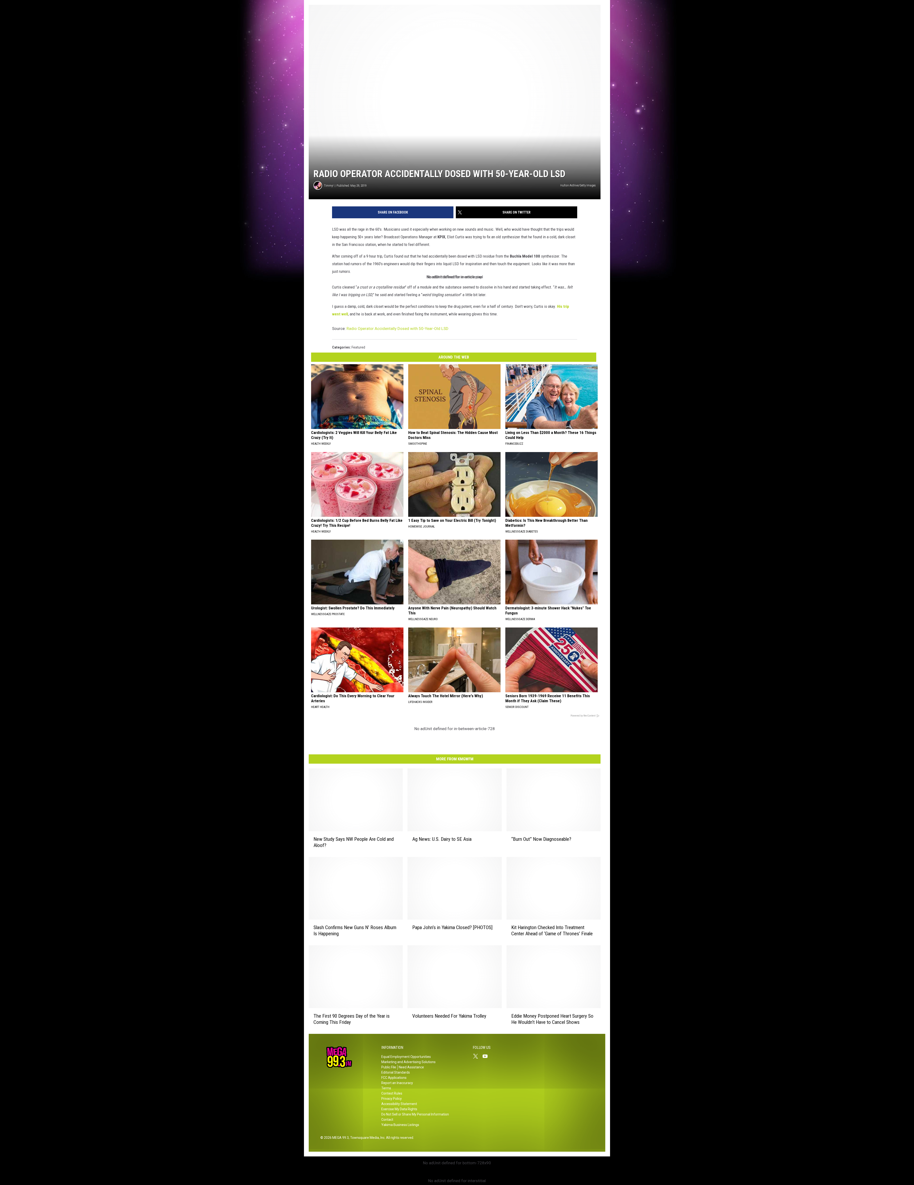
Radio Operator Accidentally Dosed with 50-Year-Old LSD (397, 328)
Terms (386, 1088)
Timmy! (328, 185)
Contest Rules (391, 1093)
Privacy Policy (391, 1098)
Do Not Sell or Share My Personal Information (415, 1114)
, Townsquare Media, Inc (367, 1138)
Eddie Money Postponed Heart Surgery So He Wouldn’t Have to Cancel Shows (552, 1019)
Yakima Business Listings (400, 1125)
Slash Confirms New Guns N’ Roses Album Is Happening (354, 930)
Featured (358, 347)
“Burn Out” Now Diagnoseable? (541, 839)
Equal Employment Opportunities (406, 1057)
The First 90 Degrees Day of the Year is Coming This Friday (351, 1019)
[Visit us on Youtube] (487, 1056)
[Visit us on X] (477, 1056)
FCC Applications (394, 1078)
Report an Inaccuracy (397, 1083)
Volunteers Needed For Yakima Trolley (449, 1016)
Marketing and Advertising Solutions (408, 1062)
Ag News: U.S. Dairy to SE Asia (442, 839)
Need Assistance (411, 1067)
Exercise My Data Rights (399, 1109)
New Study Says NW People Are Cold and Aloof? (353, 842)
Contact (387, 1119)
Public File (388, 1067)
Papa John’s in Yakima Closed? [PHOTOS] (452, 927)
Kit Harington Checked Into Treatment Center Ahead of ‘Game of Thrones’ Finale (552, 930)
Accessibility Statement (399, 1104)
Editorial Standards (395, 1072)
